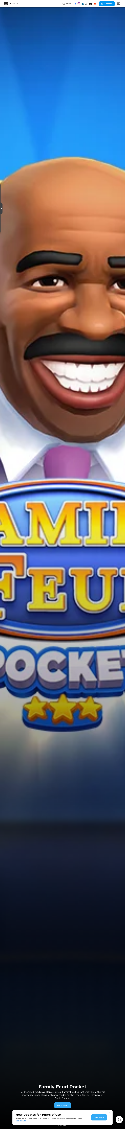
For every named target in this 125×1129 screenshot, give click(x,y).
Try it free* (62, 1105)
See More (99, 1117)
